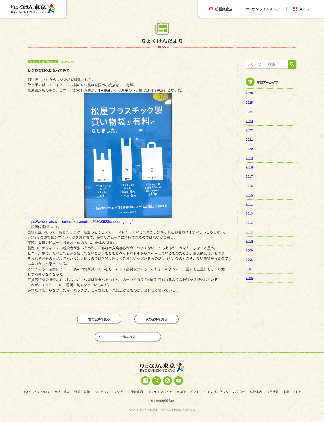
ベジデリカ (102, 391)
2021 (249, 139)
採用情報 (272, 391)
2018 (249, 167)
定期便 (181, 391)
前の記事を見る (99, 319)
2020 (249, 148)
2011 (249, 231)
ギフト (194, 391)
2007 (249, 268)
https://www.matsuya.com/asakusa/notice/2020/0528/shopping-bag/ (84, 221)
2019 (249, 158)
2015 (249, 195)
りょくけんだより (216, 391)
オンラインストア (266, 8)
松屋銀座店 (224, 8)
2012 (249, 222)
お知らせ (239, 391)
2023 (249, 121)
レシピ (118, 391)
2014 (249, 204)
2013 (249, 213)
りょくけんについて (36, 391)
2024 (249, 111)
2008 (249, 259)
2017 (249, 176)
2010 (249, 241)
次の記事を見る (156, 319)
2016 (249, 185)
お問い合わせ (292, 391)
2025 (249, 102)
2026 (249, 93)
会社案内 (256, 391)
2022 (249, 130)
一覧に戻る (128, 336)
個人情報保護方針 (162, 400)
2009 (249, 250)
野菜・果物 (82, 391)
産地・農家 (62, 391)
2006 (249, 278)
